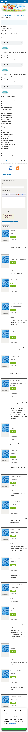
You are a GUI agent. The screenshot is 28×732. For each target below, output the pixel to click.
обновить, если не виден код (10, 221)
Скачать (5, 48)
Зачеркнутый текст (8, 194)
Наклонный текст (4, 194)
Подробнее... (13, 723)
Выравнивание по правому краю (14, 194)
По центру (12, 194)
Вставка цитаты (23, 194)
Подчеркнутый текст (6, 194)
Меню (5, 1)
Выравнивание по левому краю (10, 194)
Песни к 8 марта (16, 160)
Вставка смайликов (17, 194)
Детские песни (9, 160)
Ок (14, 729)
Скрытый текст (21, 194)
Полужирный (3, 194)
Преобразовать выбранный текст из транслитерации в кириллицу (25, 194)
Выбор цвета (18, 194)
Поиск (25, 1)
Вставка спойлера (3, 196)
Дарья (12, 283)
